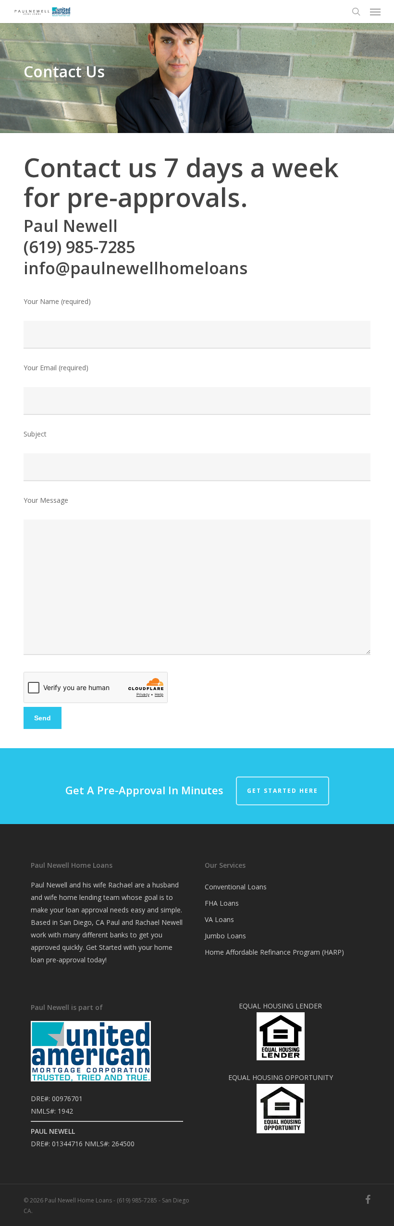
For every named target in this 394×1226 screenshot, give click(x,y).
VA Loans (219, 919)
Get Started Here (282, 791)
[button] (375, 11)
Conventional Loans (236, 886)
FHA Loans (222, 903)
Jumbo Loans (225, 935)
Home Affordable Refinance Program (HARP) (274, 952)
